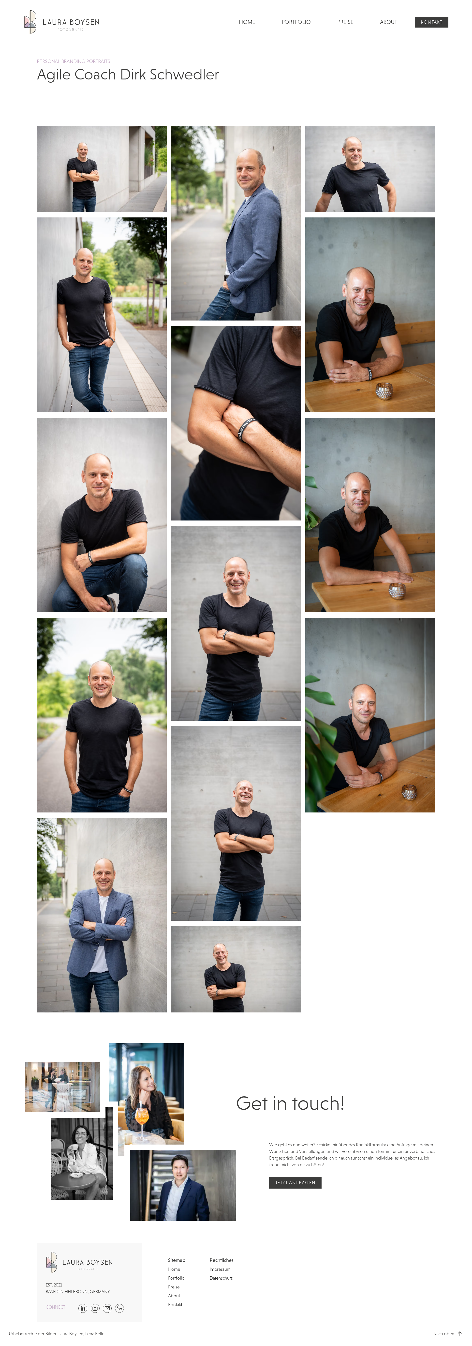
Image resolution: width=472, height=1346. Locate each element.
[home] (61, 22)
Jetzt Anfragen (295, 1182)
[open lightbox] (102, 169)
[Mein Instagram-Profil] (95, 1308)
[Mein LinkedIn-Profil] (82, 1308)
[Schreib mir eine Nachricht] (107, 1308)
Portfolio (296, 22)
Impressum (220, 1269)
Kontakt (432, 22)
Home (247, 22)
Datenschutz (221, 1278)
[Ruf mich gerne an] (119, 1308)
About (388, 22)
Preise (345, 22)
